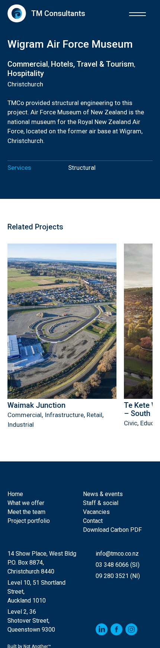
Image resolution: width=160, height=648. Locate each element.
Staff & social (100, 502)
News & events (103, 494)
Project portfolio (28, 520)
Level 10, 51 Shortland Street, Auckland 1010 (36, 591)
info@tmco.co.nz (117, 553)
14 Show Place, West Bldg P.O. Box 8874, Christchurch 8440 (41, 562)
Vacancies (96, 511)
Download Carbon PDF (112, 529)
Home (15, 494)
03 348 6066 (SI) (118, 564)
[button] (137, 13)
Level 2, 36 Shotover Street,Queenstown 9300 (31, 620)
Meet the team (26, 511)
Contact (93, 520)
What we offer (25, 502)
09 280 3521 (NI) (118, 575)
